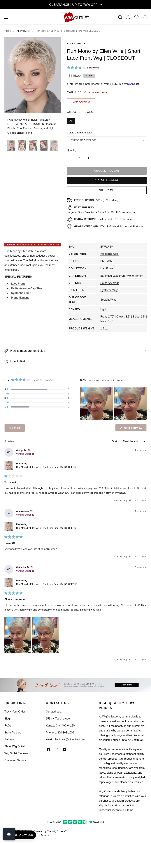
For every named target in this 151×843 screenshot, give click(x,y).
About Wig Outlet (14, 746)
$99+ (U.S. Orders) (96, 200)
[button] (6, 17)
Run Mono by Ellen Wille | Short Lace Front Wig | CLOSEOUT (46, 467)
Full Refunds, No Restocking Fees (106, 219)
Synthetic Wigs (109, 290)
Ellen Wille (76, 43)
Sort (115, 441)
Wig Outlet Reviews (16, 753)
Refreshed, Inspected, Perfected (109, 226)
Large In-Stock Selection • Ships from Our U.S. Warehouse (101, 210)
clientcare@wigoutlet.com (69, 739)
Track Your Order (14, 711)
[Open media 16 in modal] (54, 44)
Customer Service (15, 760)
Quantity (72, 150)
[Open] (9, 834)
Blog (7, 718)
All (70, 120)
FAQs (7, 725)
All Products (23, 30)
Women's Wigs (109, 253)
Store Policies (12, 732)
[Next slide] (60, 145)
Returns (9, 739)
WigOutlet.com (111, 716)
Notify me (106, 190)
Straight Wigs (108, 299)
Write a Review (133, 428)
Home (7, 30)
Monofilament (135, 275)
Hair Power (107, 268)
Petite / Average (109, 282)
